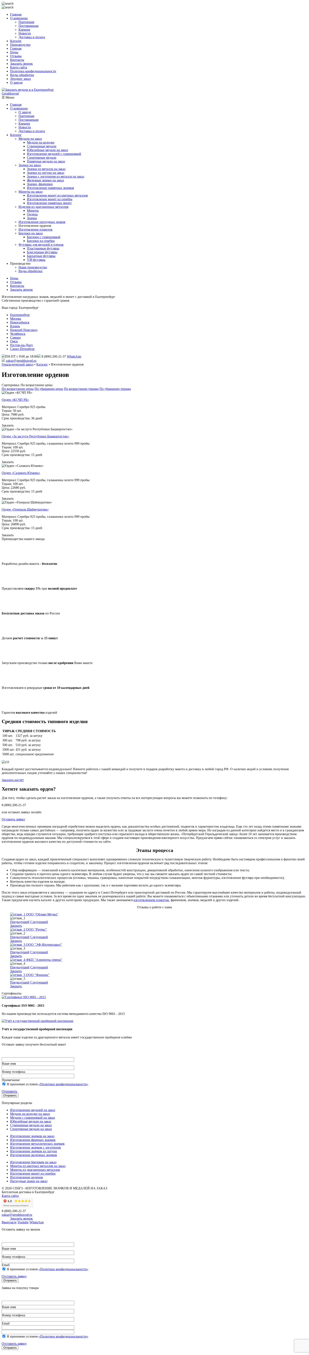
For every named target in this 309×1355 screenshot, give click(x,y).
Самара (15, 337)
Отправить (9, 1091)
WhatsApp (74, 356)
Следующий (39, 922)
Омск (14, 341)
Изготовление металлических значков (37, 1143)
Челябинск (17, 333)
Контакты (17, 60)
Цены (14, 52)
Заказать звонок (21, 63)
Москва (15, 318)
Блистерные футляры (42, 252)
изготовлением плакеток (151, 900)
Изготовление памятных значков (50, 188)
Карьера (24, 29)
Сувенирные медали (41, 146)
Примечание (11, 1080)
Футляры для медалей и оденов (40, 244)
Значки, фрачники (40, 184)
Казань (15, 326)
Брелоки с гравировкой (43, 237)
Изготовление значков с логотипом (35, 1147)
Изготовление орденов (26, 1177)
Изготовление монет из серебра (49, 199)
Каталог (16, 41)
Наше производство (32, 267)
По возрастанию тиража (81, 389)
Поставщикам (28, 26)
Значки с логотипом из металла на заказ (55, 176)
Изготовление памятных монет (49, 203)
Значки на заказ (29, 165)
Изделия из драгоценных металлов (43, 207)
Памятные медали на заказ (46, 161)
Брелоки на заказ (30, 233)
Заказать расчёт (13, 780)
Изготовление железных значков (33, 1155)
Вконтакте (9, 1222)
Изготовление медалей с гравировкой (54, 154)
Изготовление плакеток (35, 229)
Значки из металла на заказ (46, 169)
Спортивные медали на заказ (31, 1129)
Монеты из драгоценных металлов (35, 1169)
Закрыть (16, 925)
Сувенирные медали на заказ (31, 1125)
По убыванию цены (48, 389)
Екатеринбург (20, 315)
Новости (24, 33)
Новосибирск (19, 322)
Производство (20, 44)
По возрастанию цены (18, 389)
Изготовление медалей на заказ (32, 1110)
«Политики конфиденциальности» (63, 1084)
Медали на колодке (40, 142)
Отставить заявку (14, 1276)
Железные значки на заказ (45, 180)
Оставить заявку (13, 819)
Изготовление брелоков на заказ (33, 1162)
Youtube (23, 1222)
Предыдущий (19, 922)
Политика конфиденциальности (33, 71)
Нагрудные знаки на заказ (28, 1181)
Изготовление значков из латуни (33, 1151)
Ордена (32, 214)
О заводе (16, 82)
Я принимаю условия (47, 1084)
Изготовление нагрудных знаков (41, 222)
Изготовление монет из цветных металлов (57, 195)
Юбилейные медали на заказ (47, 150)
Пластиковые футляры (43, 248)
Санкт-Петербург (22, 349)
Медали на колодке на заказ (30, 1114)
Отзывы (16, 56)
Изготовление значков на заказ (32, 1136)
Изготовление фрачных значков (32, 1140)
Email (5, 1265)
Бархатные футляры (41, 256)
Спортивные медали (41, 157)
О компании (19, 18)
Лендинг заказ (20, 79)
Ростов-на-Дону (21, 345)
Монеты (33, 210)
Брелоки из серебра (41, 241)
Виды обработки (22, 75)
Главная (15, 14)
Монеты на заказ (30, 191)
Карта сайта (18, 67)
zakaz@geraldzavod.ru (21, 360)
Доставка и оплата (31, 37)
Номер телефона (13, 1072)
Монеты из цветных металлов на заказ (37, 1166)
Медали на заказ (30, 138)
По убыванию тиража (115, 389)
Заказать (8, 425)
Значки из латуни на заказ (45, 172)
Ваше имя (9, 1063)
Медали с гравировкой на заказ (32, 1117)
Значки (32, 218)
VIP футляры (36, 259)
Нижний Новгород (23, 330)
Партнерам (26, 22)
